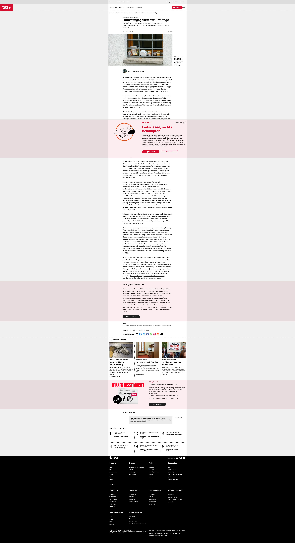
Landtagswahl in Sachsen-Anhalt (136, 468)
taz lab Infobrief (133, 501)
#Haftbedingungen (166, 325)
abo (169, 467)
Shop (110, 522)
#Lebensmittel (157, 325)
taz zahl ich (171, 472)
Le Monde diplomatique (175, 499)
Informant (152, 533)
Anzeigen (112, 524)
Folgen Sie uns (171, 458)
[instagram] (184, 458)
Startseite (111, 12)
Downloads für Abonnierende (137, 524)
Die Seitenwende (153, 472)
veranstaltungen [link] (118, 2)
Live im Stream (153, 499)
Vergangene (152, 501)
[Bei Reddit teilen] (158, 334)
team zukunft (132, 494)
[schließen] (184, 122)
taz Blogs (171, 494)
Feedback (132, 516)
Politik (117, 12)
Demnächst (152, 494)
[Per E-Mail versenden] (137, 334)
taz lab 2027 (152, 504)
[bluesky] (180, 458)
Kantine (111, 519)
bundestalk (112, 494)
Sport (111, 477)
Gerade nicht (178, 122)
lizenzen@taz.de (120, 533)
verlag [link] (110, 2)
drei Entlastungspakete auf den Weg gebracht (143, 84)
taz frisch (131, 497)
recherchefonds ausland (175, 474)
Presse (151, 477)
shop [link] (124, 2)
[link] (118, 7)
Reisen (111, 517)
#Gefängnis (133, 325)
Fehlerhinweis (141, 330)
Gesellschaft (113, 472)
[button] (184, 7)
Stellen (151, 474)
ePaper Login (133, 521)
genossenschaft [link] (173, 2)
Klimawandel (132, 474)
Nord (110, 482)
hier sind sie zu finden (140, 421)
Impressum (166, 533)
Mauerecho (112, 501)
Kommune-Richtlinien (172, 530)
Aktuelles (151, 467)
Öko (110, 469)
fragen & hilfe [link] (129, 2)
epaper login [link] (181, 2)
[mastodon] (177, 458)
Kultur (111, 474)
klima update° (113, 499)
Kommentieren (133, 330)
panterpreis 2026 (173, 479)
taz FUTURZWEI (172, 497)
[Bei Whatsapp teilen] (151, 334)
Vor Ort (151, 497)
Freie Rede (112, 504)
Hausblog (151, 469)
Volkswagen (132, 472)
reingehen (112, 506)
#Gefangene (126, 325)
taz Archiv (171, 502)
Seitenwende (176, 533)
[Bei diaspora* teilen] (154, 334)
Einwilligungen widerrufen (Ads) (158, 535)
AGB (171, 533)
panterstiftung (172, 477)
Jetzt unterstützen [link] (131, 316)
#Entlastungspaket (147, 325)
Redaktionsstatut (160, 530)
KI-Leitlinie (182, 530)
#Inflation (139, 325)
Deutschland (124, 12)
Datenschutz (158, 533)
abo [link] (167, 2)
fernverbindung (113, 497)
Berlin (111, 479)
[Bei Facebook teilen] (147, 334)
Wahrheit (112, 484)
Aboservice (132, 519)
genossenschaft (172, 469)
